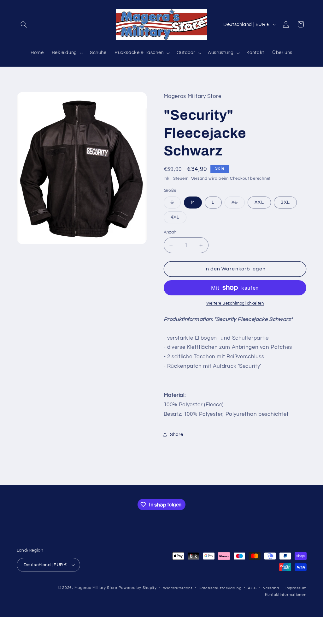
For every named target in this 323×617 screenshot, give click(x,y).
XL (238, 204)
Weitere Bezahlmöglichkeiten (235, 303)
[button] (24, 24)
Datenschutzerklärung (220, 588)
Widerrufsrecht (177, 588)
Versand (199, 179)
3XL (285, 202)
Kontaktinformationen (286, 594)
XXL (259, 202)
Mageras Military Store (95, 588)
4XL (178, 219)
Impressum (296, 588)
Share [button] (176, 434)
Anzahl (171, 232)
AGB (252, 588)
